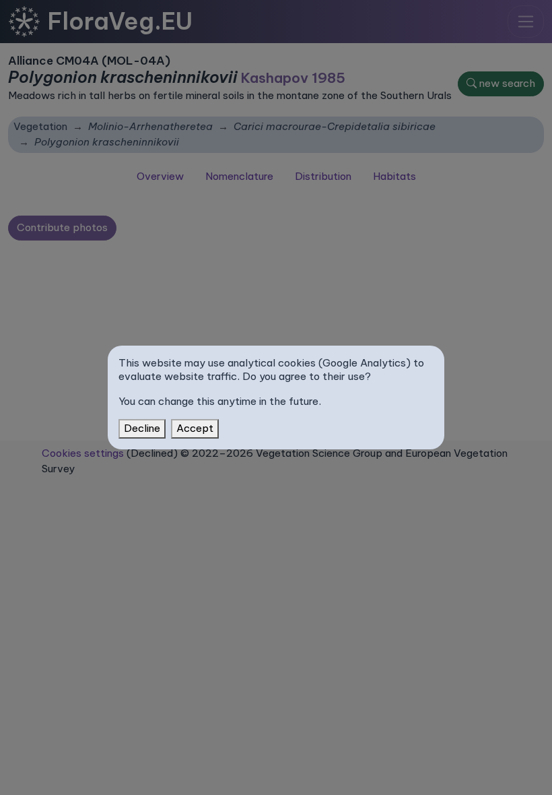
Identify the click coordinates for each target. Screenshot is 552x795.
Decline (142, 428)
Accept (194, 428)
